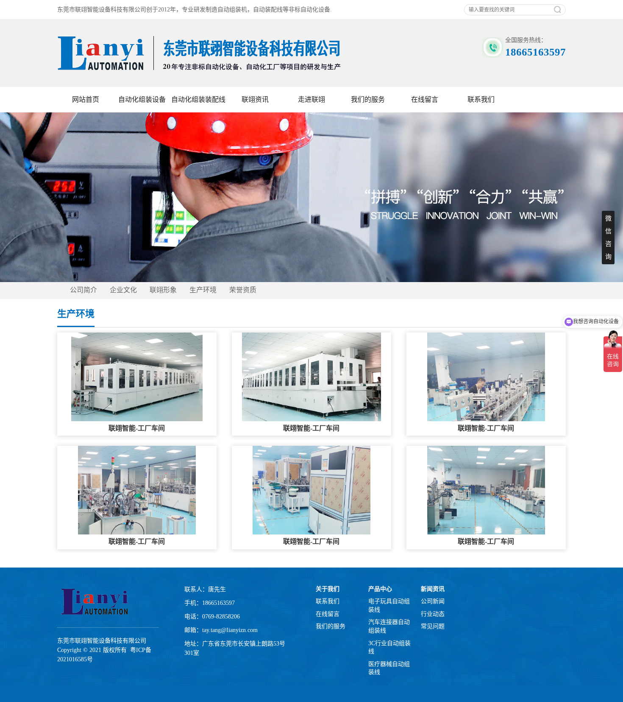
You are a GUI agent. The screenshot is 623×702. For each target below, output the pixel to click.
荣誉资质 (242, 290)
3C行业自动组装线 (389, 647)
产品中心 (380, 589)
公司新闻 (433, 601)
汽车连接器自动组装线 (389, 626)
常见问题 (433, 626)
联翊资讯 (255, 99)
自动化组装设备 (142, 99)
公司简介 (83, 290)
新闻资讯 (433, 589)
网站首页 (85, 99)
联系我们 (481, 99)
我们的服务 (368, 99)
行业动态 (433, 614)
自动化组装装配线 (198, 99)
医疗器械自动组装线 (389, 668)
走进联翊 (311, 99)
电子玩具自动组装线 (389, 605)
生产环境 (203, 290)
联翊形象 (163, 290)
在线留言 (424, 99)
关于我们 (327, 589)
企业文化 (123, 290)
